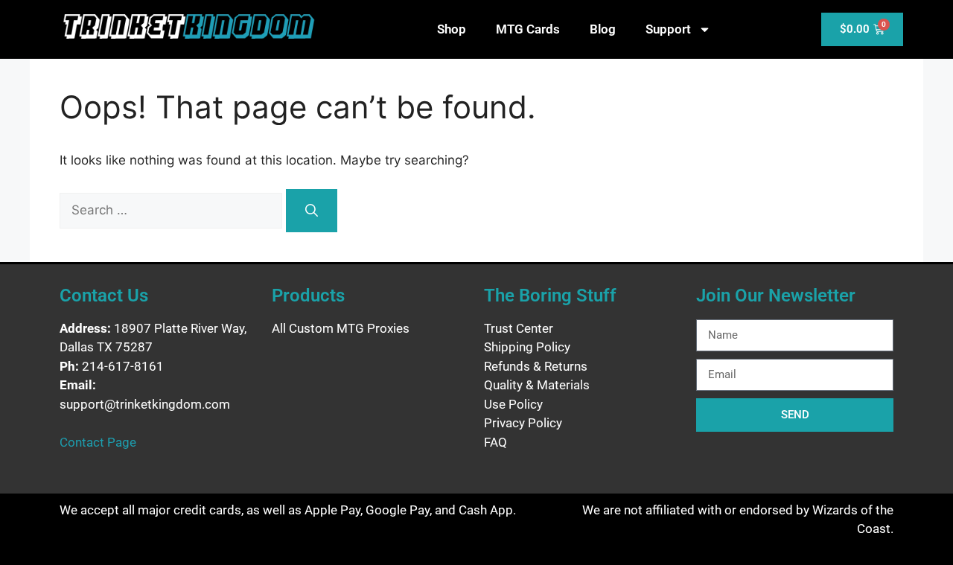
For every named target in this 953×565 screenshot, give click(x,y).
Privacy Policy (523, 422)
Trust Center (518, 328)
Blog (603, 29)
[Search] (311, 210)
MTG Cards (528, 29)
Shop (451, 29)
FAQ (495, 442)
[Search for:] (173, 209)
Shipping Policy (527, 346)
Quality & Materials (537, 384)
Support (668, 29)
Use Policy (513, 404)
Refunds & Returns (535, 366)
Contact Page (98, 442)
